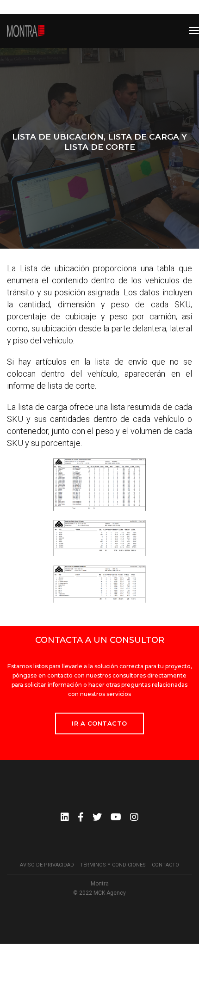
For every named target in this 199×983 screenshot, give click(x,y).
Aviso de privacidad (47, 865)
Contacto (165, 865)
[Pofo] (25, 31)
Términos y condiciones (113, 865)
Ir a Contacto (99, 723)
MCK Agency (109, 893)
